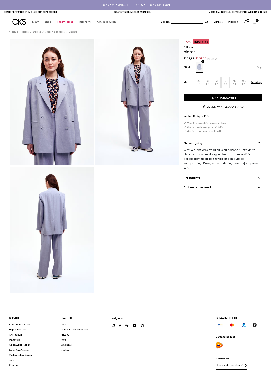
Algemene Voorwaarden (74, 329)
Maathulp (14, 339)
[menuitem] (35, 21)
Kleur (187, 66)
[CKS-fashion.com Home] (19, 21)
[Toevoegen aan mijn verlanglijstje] (256, 41)
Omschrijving (193, 143)
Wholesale (67, 345)
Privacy (65, 334)
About (64, 324)
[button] (35, 21)
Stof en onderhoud (197, 187)
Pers (63, 339)
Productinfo (192, 177)
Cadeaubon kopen (20, 345)
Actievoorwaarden (19, 324)
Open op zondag (19, 350)
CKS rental (15, 334)
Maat (187, 82)
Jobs (11, 360)
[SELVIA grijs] (199, 67)
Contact (14, 365)
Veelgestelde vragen (21, 355)
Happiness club (18, 329)
